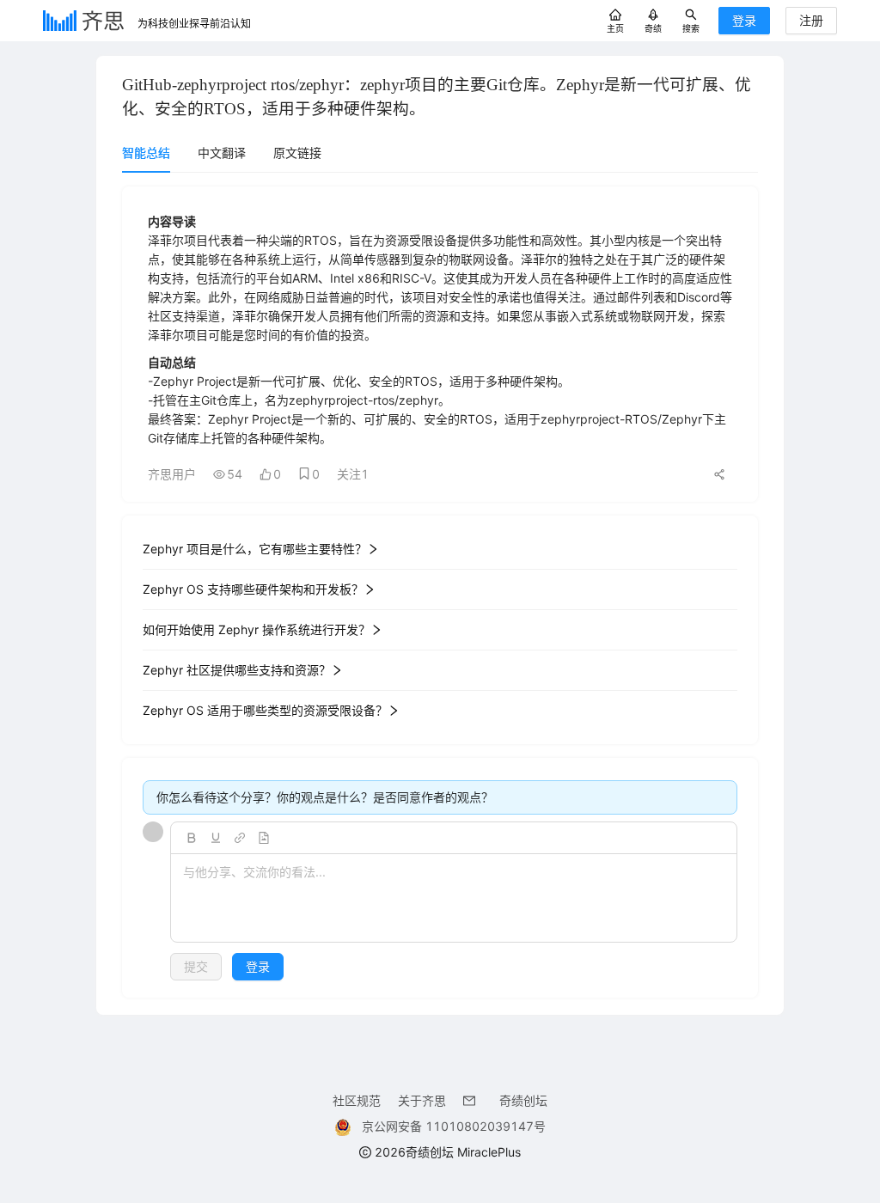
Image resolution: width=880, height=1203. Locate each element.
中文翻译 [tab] (222, 152)
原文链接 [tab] (297, 152)
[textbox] (453, 899)
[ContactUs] (472, 1100)
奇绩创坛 (523, 1100)
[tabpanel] (440, 592)
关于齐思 (422, 1100)
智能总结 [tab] (146, 152)
